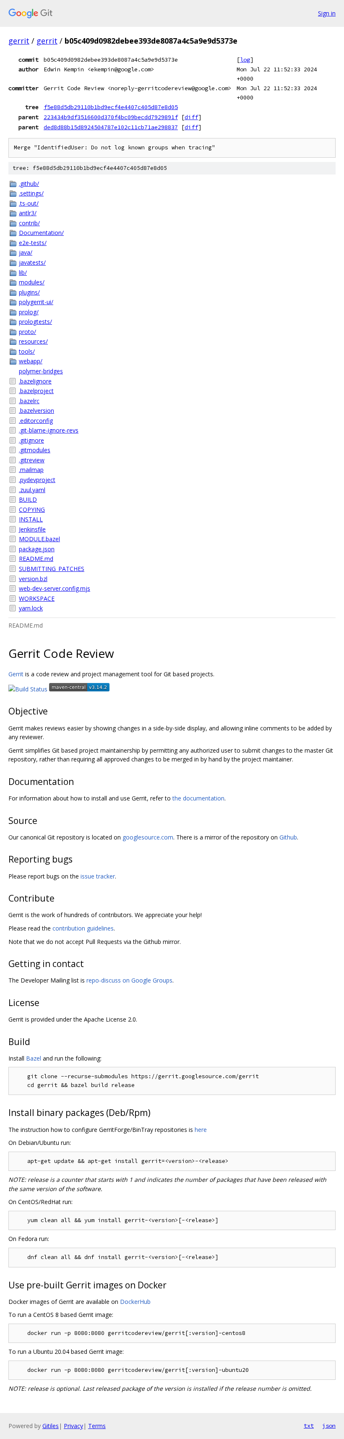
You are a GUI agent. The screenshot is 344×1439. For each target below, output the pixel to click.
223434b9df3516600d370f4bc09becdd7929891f (111, 117)
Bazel (33, 1058)
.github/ (29, 184)
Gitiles (50, 1426)
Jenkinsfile (32, 529)
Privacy (73, 1426)
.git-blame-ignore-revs (48, 430)
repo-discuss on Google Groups (129, 980)
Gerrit (15, 674)
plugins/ (29, 292)
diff (191, 117)
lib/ (23, 272)
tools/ (27, 351)
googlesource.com (147, 837)
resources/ (33, 341)
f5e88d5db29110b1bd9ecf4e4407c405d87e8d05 (111, 107)
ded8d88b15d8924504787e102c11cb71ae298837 (111, 127)
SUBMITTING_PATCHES (51, 569)
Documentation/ (41, 233)
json (329, 1425)
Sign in (327, 13)
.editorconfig (36, 421)
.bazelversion (36, 410)
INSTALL (31, 519)
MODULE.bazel (39, 539)
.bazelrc (29, 401)
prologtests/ (35, 322)
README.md (36, 559)
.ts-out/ (29, 203)
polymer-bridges (41, 371)
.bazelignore (35, 381)
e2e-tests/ (33, 243)
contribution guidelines (83, 928)
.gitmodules (34, 450)
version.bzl (33, 579)
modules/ (31, 282)
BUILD (28, 499)
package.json (37, 549)
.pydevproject (37, 480)
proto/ (27, 332)
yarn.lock (31, 608)
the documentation (198, 798)
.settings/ (31, 193)
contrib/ (29, 223)
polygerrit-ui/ (36, 302)
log (245, 59)
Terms (97, 1426)
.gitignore (31, 440)
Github (288, 837)
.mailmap (31, 470)
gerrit (18, 41)
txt (309, 1425)
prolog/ (29, 312)
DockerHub (135, 1302)
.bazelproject (36, 391)
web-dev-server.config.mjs (54, 588)
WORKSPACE (37, 598)
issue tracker (98, 876)
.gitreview (31, 460)
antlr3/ (27, 213)
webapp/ (30, 361)
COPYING (32, 510)
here (201, 1130)
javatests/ (32, 262)
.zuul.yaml (32, 490)
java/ (25, 252)
